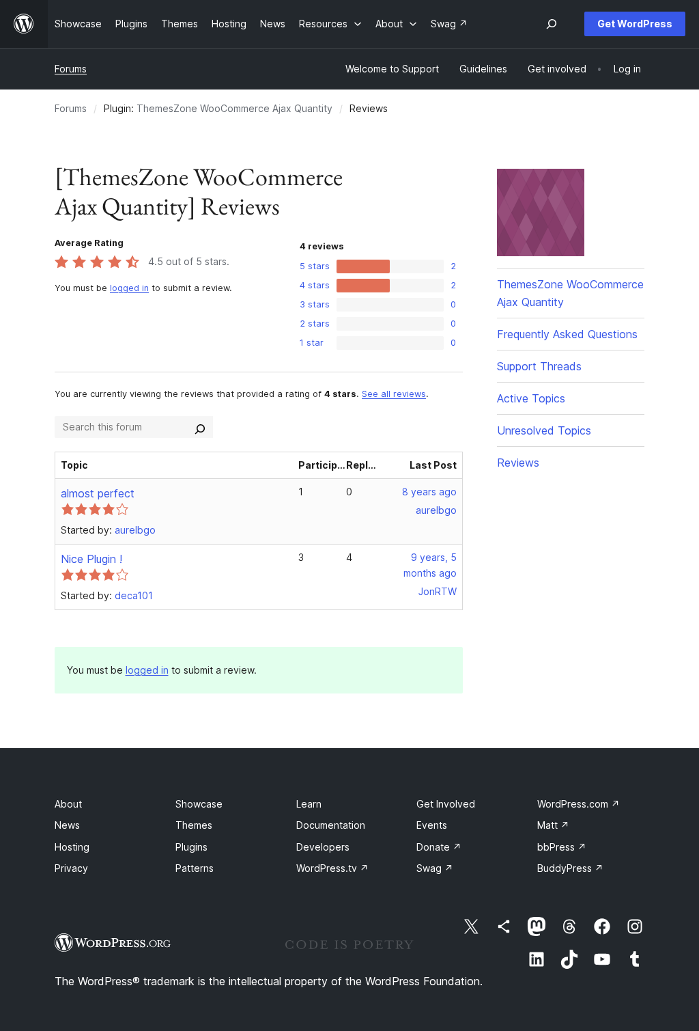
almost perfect (97, 493)
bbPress (561, 847)
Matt (553, 825)
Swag (434, 868)
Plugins (191, 847)
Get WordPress (634, 23)
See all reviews (394, 394)
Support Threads (539, 366)
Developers (323, 847)
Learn (309, 804)
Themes (193, 825)
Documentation (330, 825)
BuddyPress (570, 868)
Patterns (194, 868)
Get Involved (445, 804)
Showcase (199, 804)
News (67, 825)
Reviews (518, 462)
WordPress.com (578, 804)
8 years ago (429, 491)
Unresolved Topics (544, 430)
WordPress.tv (332, 868)
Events (431, 825)
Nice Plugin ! (91, 559)
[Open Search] (551, 24)
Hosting (72, 847)
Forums (71, 68)
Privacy (71, 868)
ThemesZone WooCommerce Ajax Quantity (234, 108)
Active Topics (531, 398)
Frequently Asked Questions (567, 334)
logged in (129, 288)
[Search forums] (200, 427)
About (68, 804)
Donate (438, 847)
